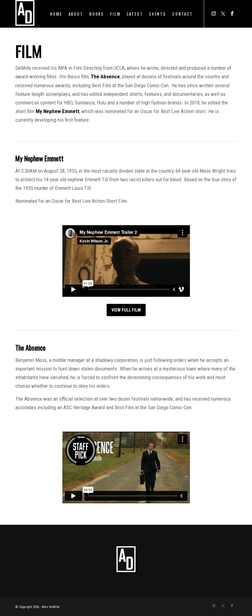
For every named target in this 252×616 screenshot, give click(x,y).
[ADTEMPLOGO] (24, 14)
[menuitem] (56, 14)
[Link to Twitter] (222, 13)
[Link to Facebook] (232, 13)
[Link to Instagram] (213, 13)
